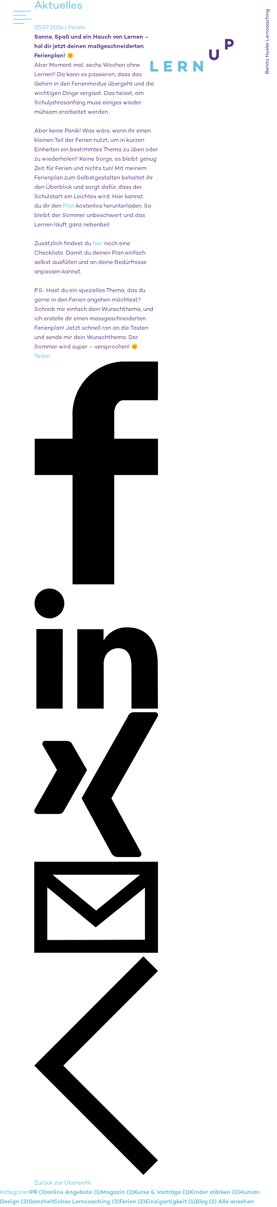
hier (98, 244)
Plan (69, 206)
